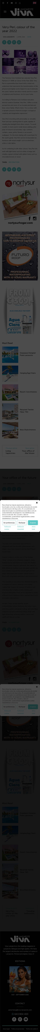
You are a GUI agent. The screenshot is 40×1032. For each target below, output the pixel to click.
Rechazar (22, 523)
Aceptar (33, 523)
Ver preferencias (9, 523)
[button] (37, 503)
